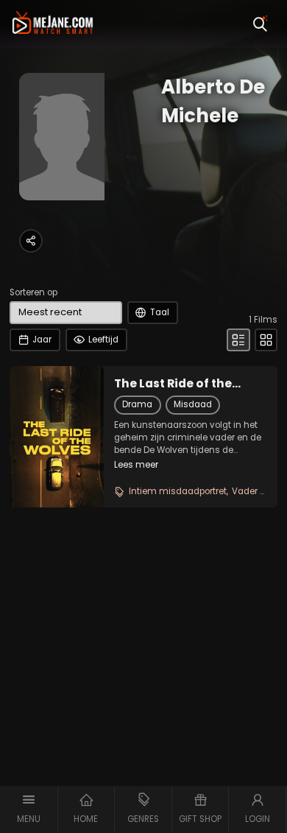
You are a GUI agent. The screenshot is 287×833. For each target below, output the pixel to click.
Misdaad (193, 404)
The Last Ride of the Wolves (173, 383)
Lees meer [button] (136, 465)
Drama (137, 404)
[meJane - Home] (52, 24)
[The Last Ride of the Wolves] (57, 436)
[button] (29, 809)
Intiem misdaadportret (178, 491)
